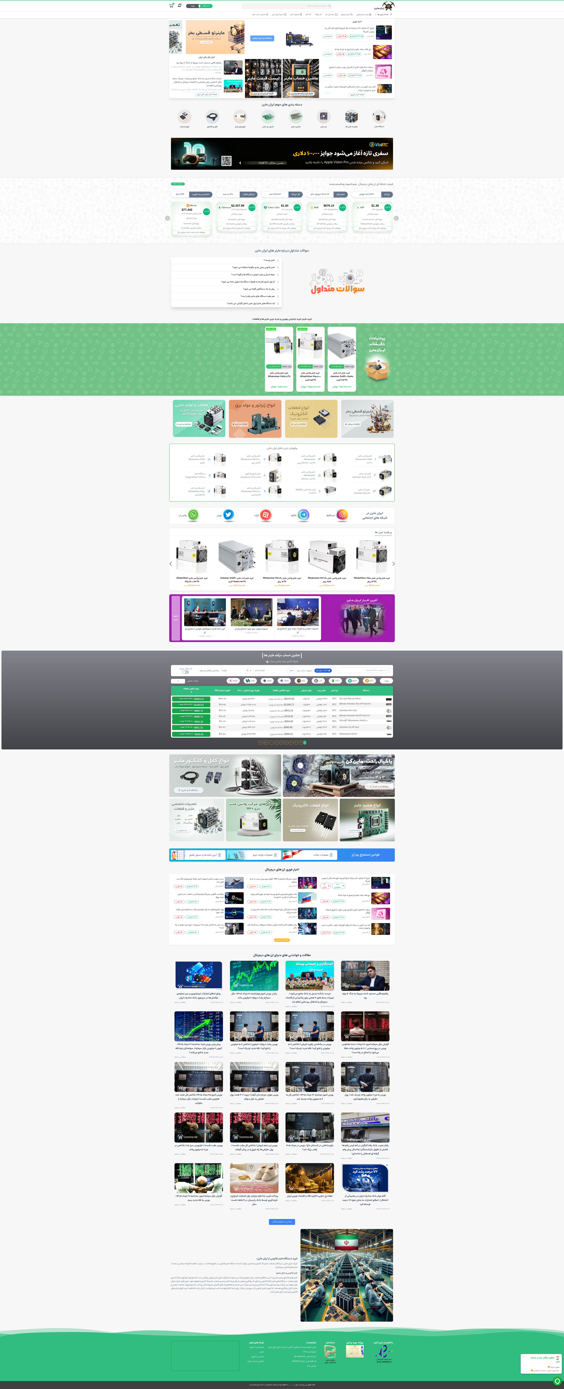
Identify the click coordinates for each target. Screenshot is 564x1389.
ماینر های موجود (185, 668)
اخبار (307, 14)
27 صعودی (354, 75)
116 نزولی (340, 36)
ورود (193, 6)
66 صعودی (338, 932)
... (271, 743)
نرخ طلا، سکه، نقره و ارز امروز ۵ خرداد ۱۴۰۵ (353, 49)
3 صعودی (264, 901)
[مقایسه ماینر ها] (179, 6)
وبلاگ (317, 14)
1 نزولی (251, 901)
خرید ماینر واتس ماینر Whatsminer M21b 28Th (279, 375)
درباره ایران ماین (277, 14)
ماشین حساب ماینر (258, 14)
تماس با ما (311, 1366)
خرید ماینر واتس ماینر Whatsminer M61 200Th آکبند (237, 580)
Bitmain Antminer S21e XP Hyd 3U (355, 704)
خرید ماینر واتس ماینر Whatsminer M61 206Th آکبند (192, 543)
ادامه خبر (327, 36)
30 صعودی (353, 54)
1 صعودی (264, 932)
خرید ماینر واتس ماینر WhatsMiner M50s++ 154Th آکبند (310, 376)
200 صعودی (355, 36)
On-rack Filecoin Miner (350, 699)
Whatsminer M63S (348, 734)
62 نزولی (325, 932)
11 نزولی (251, 917)
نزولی (339, 54)
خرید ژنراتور (345, 14)
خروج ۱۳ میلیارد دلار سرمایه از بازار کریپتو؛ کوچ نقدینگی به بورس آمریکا (349, 30)
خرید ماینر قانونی (362, 14)
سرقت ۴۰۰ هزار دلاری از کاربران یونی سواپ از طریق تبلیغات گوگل (351, 69)
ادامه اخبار (175, 618)
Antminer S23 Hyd (348, 711)
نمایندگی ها (329, 14)
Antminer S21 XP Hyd (349, 727)
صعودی (265, 886)
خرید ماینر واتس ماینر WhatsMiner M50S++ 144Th (282, 580)
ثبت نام (206, 6)
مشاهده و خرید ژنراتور (262, 38)
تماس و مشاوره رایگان (282, 1222)
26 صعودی (191, 886)
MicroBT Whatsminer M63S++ (353, 721)
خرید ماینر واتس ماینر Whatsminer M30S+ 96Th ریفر (372, 580)
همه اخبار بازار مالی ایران (207, 94)
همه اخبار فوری (357, 95)
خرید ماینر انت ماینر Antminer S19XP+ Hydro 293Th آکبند (341, 376)
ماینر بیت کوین (257, 1357)
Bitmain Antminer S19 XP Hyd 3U (354, 716)
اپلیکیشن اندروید (256, 1347)
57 (265, 743)
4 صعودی (264, 917)
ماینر (262, 1352)
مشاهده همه (178, 184)
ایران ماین (291, 1384)
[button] (167, 218)
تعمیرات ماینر (294, 14)
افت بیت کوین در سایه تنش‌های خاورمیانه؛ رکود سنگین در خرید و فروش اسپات (350, 88)
